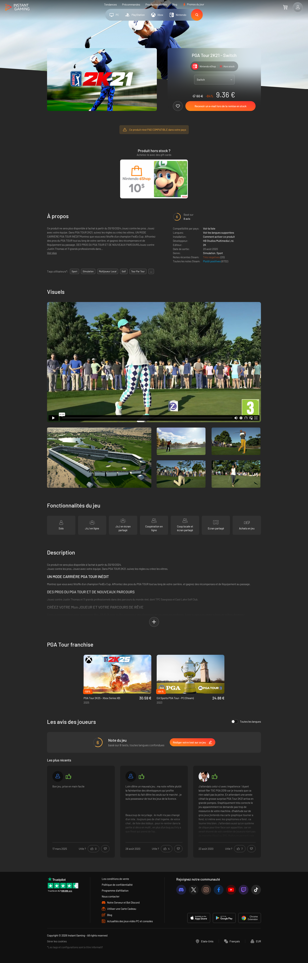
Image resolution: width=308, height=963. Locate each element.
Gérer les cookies (57, 941)
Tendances (110, 4)
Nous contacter (110, 896)
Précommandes (131, 4)
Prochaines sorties (156, 4)
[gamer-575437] (57, 776)
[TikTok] (256, 890)
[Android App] (224, 918)
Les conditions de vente (115, 878)
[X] (194, 890)
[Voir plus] (154, 811)
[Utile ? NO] (105, 848)
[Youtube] (231, 890)
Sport (220, 253)
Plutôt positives (212, 261)
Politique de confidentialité (117, 884)
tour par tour (138, 271)
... (151, 271)
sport (74, 271)
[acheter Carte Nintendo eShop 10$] (154, 179)
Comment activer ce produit (219, 236)
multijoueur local (107, 271)
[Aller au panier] (285, 7)
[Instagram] (206, 890)
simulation (88, 271)
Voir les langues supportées (218, 232)
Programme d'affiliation (115, 890)
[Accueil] (17, 7)
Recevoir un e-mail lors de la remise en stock (221, 106)
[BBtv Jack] (204, 776)
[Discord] (181, 890)
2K (204, 244)
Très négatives (211, 257)
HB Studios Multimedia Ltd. (218, 240)
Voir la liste (209, 228)
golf (124, 271)
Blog (174, 4)
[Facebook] (219, 890)
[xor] (130, 776)
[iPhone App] (198, 918)
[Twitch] (243, 890)
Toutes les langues (250, 721)
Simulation (209, 253)
